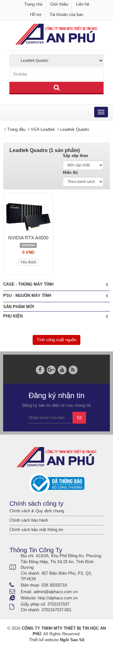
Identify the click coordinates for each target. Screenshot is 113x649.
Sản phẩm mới (18, 306)
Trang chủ (33, 4)
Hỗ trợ (36, 14)
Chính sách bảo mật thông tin (36, 529)
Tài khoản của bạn (66, 14)
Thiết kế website (44, 639)
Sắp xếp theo (75, 155)
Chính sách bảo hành (28, 520)
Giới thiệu (59, 4)
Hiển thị (70, 172)
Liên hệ (82, 4)
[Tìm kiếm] (56, 88)
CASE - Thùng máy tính (28, 284)
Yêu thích (28, 262)
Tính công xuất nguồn (56, 339)
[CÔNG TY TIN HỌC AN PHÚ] (56, 34)
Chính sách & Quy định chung (36, 511)
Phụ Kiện (13, 316)
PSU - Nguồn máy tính (27, 295)
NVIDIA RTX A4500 (28, 237)
